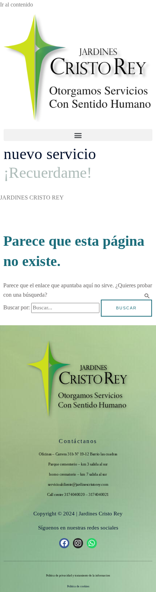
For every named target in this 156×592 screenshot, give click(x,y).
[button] (78, 135)
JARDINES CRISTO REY (32, 197)
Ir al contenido (16, 4)
